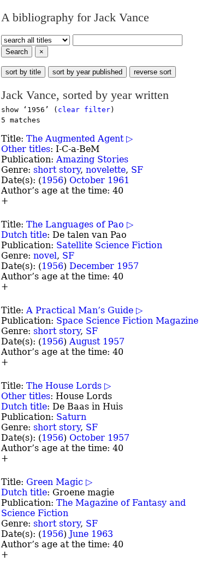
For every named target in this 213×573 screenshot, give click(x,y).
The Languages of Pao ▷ (79, 224)
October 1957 (99, 437)
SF (137, 170)
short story (56, 170)
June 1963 (91, 534)
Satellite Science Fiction (109, 245)
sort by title (23, 72)
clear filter (84, 110)
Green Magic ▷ (59, 482)
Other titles (25, 149)
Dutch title (24, 235)
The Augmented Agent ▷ (79, 138)
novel (45, 255)
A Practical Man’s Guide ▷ (84, 310)
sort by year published (87, 72)
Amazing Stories (92, 159)
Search (16, 52)
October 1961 (99, 180)
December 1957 (104, 266)
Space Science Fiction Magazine (127, 320)
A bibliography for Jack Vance (75, 17)
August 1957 (97, 341)
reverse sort (152, 72)
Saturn (71, 417)
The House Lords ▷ (68, 386)
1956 (52, 180)
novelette (106, 170)
